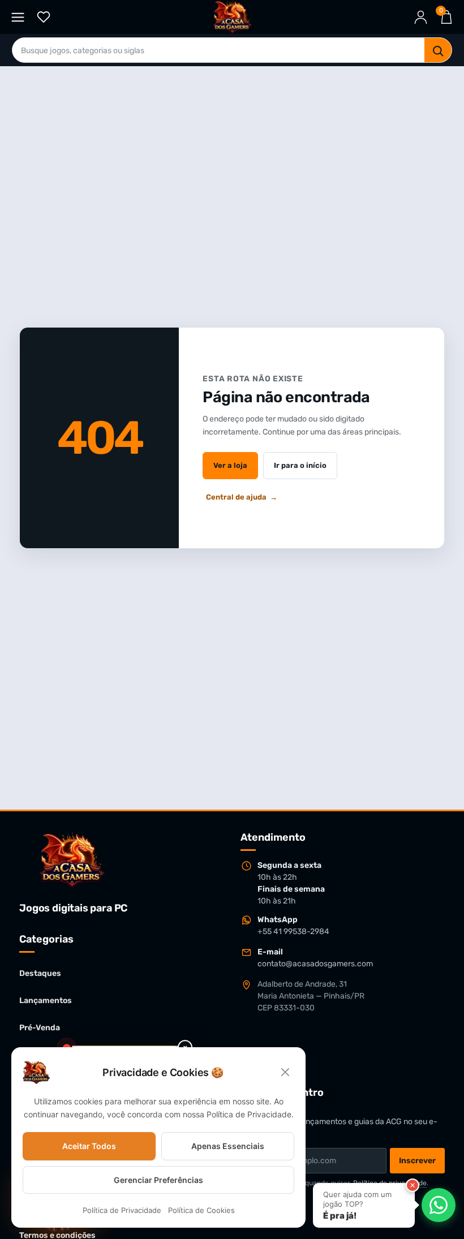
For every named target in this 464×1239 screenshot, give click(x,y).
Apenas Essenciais (227, 1146)
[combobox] (218, 50)
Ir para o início (300, 465)
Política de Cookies (201, 1210)
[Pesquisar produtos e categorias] (438, 50)
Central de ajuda (241, 497)
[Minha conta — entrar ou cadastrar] (420, 17)
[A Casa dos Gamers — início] (232, 17)
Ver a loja (230, 465)
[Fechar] (412, 1185)
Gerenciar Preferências (158, 1180)
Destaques (40, 973)
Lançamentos (45, 1000)
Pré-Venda (39, 1027)
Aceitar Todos (89, 1146)
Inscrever (417, 1160)
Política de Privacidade (122, 1210)
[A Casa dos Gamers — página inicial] (71, 860)
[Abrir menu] (18, 17)
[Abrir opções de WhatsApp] (439, 1205)
